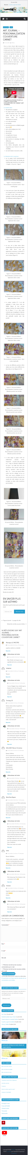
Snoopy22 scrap (6, 1103)
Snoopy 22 (9, 700)
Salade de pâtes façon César (9, 1017)
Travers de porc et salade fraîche (10, 1019)
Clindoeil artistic (5, 1108)
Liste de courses (5, 1083)
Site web (4, 957)
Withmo (12, 42)
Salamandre (5, 1113)
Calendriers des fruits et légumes (9, 1080)
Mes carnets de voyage (7, 1069)
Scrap (11, 27)
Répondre (8, 651)
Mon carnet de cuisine (7, 1066)
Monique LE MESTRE (12, 642)
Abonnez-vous (19, 611)
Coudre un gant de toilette (15, 4)
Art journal (6, 27)
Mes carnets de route (6, 1072)
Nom (3, 944)
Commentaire (5, 925)
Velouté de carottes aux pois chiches (16, 624)
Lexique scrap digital (6, 1092)
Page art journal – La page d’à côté (12, 620)
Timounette (4, 1111)
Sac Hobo (4, 1014)
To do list (4, 1086)
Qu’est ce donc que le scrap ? (8, 1089)
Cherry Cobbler (5, 1024)
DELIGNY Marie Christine (14, 748)
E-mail (4, 951)
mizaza (8, 886)
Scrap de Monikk (6, 1106)
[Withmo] (3, 19)
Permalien (22, 645)
